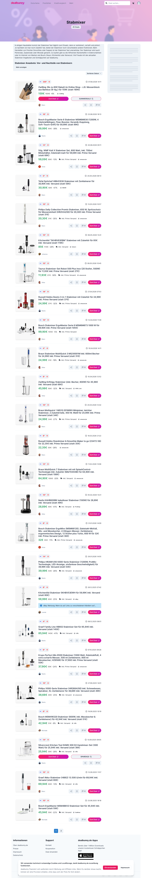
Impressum (125, 867)
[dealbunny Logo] (18, 3)
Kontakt (49, 845)
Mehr (71, 3)
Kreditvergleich (60, 3)
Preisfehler (47, 3)
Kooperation (50, 848)
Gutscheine (35, 3)
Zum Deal (52, 99)
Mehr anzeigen (21, 67)
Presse (15, 848)
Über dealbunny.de (20, 845)
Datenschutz (18, 855)
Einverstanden (110, 867)
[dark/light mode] (133, 3)
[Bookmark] (91, 105)
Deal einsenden (51, 852)
